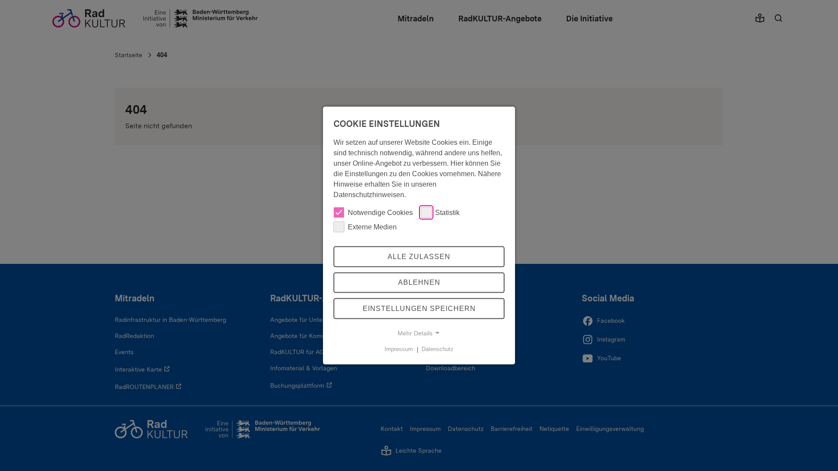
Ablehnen (419, 282)
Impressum (399, 349)
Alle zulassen (419, 256)
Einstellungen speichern (419, 308)
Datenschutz (437, 349)
